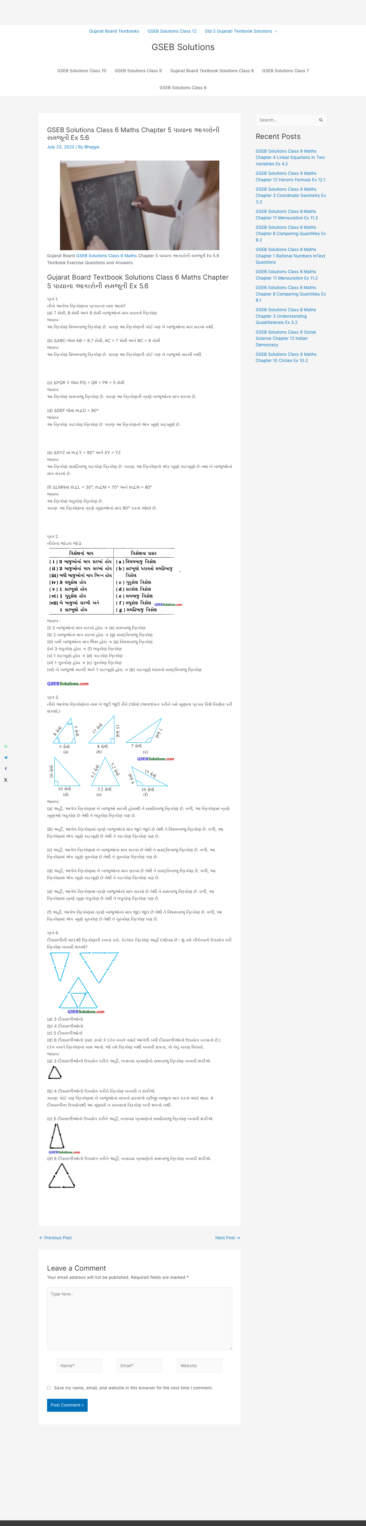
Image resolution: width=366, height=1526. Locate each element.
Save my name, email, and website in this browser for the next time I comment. (133, 1387)
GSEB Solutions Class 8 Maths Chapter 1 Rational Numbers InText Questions (290, 256)
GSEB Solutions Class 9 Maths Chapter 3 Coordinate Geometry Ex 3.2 (291, 195)
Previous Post (55, 1238)
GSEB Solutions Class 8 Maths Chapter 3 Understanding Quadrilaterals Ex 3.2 (286, 316)
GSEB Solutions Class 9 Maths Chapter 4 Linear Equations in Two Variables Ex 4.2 (290, 157)
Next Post (227, 1238)
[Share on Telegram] (5, 757)
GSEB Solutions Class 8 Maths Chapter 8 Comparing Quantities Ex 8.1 (291, 294)
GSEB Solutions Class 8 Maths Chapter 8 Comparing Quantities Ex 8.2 (291, 233)
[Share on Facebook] (5, 768)
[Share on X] (5, 779)
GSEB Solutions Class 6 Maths (106, 255)
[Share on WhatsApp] (5, 746)
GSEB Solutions (183, 47)
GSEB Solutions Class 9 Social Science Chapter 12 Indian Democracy (286, 338)
